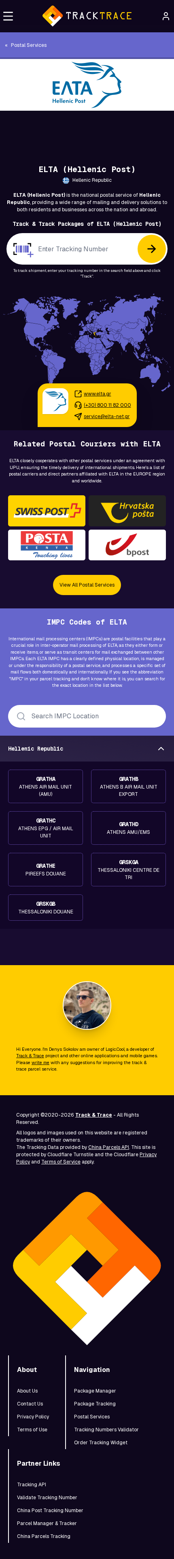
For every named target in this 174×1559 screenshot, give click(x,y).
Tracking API (31, 1484)
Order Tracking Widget (100, 1442)
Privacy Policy (33, 1417)
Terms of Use (32, 1429)
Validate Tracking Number (47, 1497)
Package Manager (95, 1391)
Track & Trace (30, 1055)
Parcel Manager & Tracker (47, 1523)
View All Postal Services (87, 585)
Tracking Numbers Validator (106, 1429)
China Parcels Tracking (43, 1536)
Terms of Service (61, 1162)
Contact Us (30, 1404)
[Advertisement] (87, 129)
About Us (27, 1391)
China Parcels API (108, 1147)
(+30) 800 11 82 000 (107, 405)
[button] (8, 16)
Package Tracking (95, 1404)
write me (40, 1062)
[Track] (152, 249)
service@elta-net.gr (107, 416)
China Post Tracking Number (50, 1510)
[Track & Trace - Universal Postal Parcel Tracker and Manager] (87, 16)
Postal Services (92, 1417)
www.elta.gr (97, 394)
